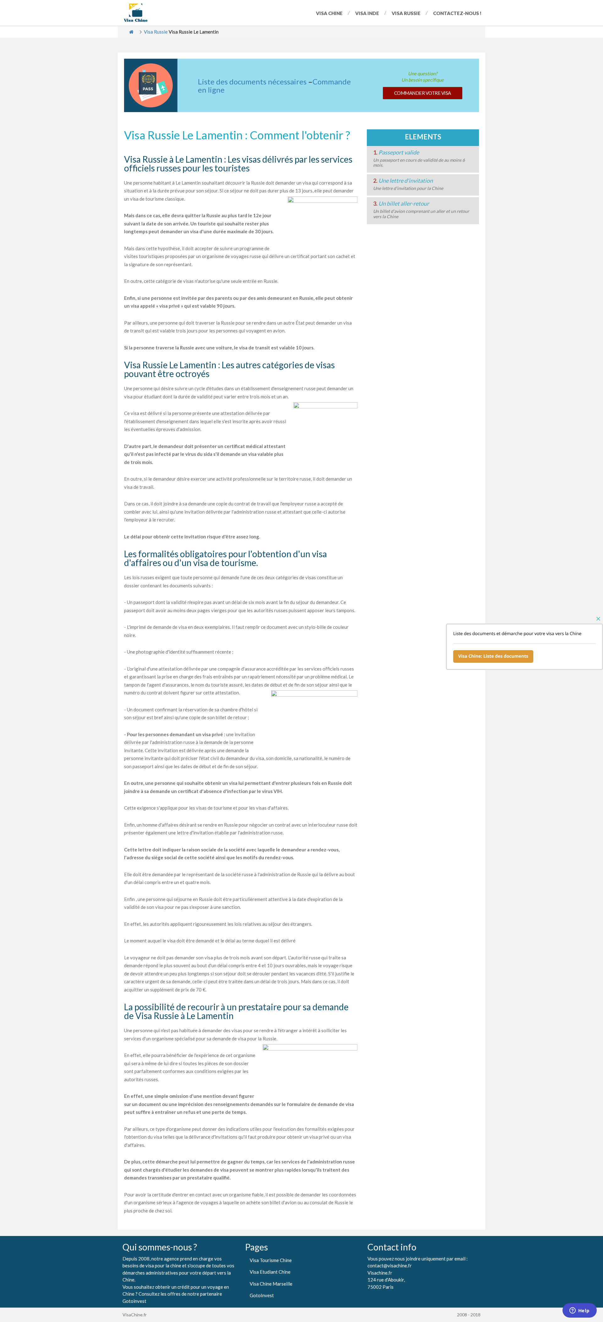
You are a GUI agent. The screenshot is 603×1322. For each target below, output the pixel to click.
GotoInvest (262, 1295)
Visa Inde (367, 13)
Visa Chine (329, 13)
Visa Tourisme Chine (271, 1260)
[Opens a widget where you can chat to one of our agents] (579, 1311)
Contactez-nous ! (457, 13)
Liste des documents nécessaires (252, 81)
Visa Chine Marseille (271, 1284)
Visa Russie (406, 13)
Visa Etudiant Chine (270, 1272)
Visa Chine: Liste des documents (493, 656)
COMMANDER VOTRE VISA (422, 93)
